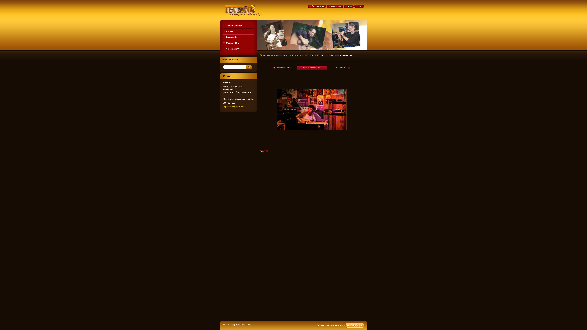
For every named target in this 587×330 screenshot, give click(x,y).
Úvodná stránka (266, 55)
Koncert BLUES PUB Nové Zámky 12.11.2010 (295, 55)
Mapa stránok (336, 6)
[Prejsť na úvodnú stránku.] (240, 12)
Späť (262, 151)
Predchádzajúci (284, 68)
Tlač (360, 6)
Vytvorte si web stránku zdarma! (330, 325)
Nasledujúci (341, 68)
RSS (350, 6)
